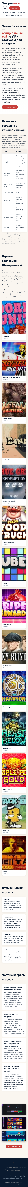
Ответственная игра (14, 1184)
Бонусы (13, 15)
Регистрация (15, 8)
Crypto (20, 12)
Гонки (8, 15)
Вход (5, 8)
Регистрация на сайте (14, 1146)
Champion (11, 3)
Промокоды (12, 12)
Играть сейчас (10, 107)
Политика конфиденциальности (13, 1182)
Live (24, 12)
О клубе (19, 15)
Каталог (5, 12)
